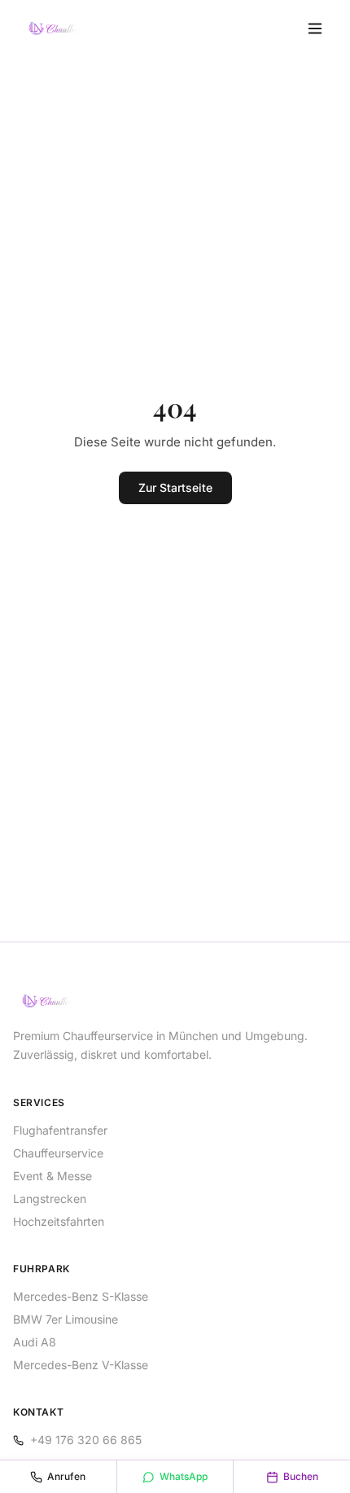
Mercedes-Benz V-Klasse (80, 1365)
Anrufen (66, 1476)
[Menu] (315, 28)
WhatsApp (184, 1476)
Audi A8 (34, 1342)
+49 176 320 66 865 (86, 1440)
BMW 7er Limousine (65, 1319)
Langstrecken (49, 1198)
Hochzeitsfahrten (58, 1221)
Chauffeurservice (58, 1153)
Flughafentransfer (60, 1130)
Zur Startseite (175, 487)
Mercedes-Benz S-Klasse (80, 1296)
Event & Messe (52, 1176)
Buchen (300, 1476)
